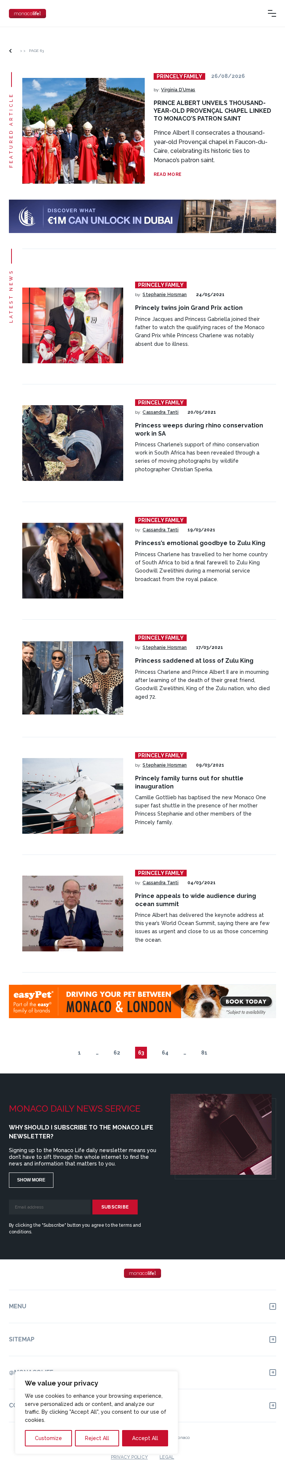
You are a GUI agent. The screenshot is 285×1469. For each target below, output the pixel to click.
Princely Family (179, 76)
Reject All (97, 1438)
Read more (167, 174)
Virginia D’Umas (178, 89)
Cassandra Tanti (160, 412)
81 (204, 1053)
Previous (61, 1052)
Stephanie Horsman (164, 294)
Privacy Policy (129, 1457)
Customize (48, 1438)
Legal (167, 1457)
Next (223, 1052)
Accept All (145, 1438)
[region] (96, 1412)
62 (117, 1053)
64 (165, 1053)
